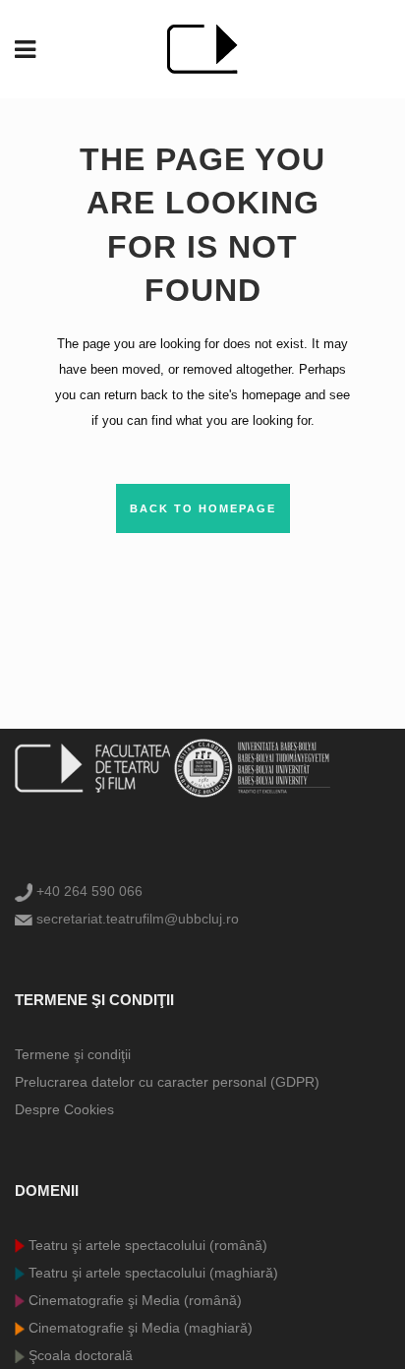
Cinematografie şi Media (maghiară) (139, 1328)
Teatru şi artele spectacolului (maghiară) (151, 1272)
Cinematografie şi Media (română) (133, 1300)
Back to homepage (203, 508)
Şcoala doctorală (79, 1355)
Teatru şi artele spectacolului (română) (146, 1245)
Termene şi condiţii (73, 1054)
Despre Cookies (64, 1109)
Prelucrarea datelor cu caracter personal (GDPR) (167, 1082)
